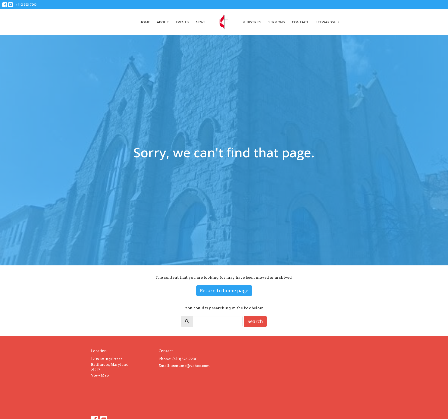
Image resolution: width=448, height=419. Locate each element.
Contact (300, 22)
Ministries (251, 22)
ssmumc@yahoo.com (191, 366)
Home (145, 22)
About (163, 22)
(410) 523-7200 (26, 4)
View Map (100, 375)
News (201, 22)
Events (182, 22)
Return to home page (224, 290)
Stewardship (327, 22)
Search (255, 321)
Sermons (276, 22)
